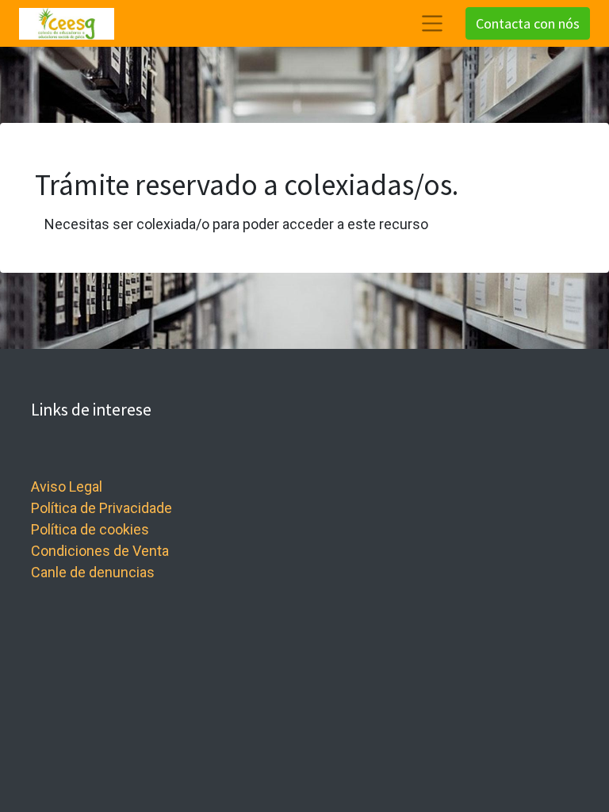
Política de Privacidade (101, 508)
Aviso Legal (66, 486)
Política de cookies (90, 529)
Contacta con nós (528, 23)
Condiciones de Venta (100, 550)
